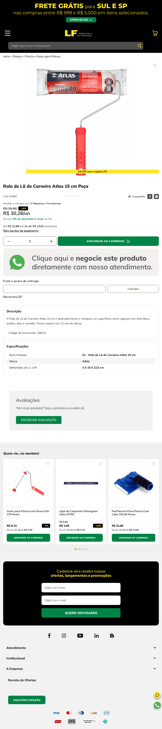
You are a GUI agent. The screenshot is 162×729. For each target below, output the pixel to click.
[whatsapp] (156, 196)
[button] (157, 696)
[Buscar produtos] (139, 46)
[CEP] (54, 286)
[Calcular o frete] (133, 289)
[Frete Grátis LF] (81, 12)
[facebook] (149, 196)
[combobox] (81, 46)
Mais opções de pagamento (20, 230)
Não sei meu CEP (12, 296)
